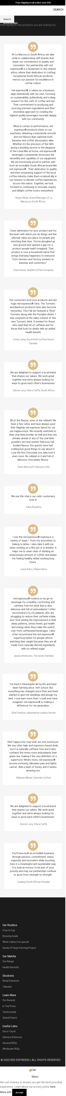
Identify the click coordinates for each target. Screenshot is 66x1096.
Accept (19, 1092)
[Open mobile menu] (4, 9)
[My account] (10, 11)
